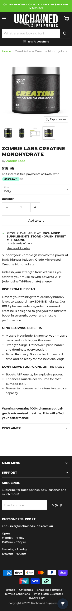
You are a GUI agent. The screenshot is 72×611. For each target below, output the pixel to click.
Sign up (57, 505)
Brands (10, 589)
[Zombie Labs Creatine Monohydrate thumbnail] (8, 133)
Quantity (8, 198)
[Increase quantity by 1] (35, 207)
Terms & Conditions (17, 593)
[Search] (65, 33)
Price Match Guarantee (48, 593)
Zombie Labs (15, 161)
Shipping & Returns (49, 589)
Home (6, 51)
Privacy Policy (36, 597)
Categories (26, 589)
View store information (18, 248)
